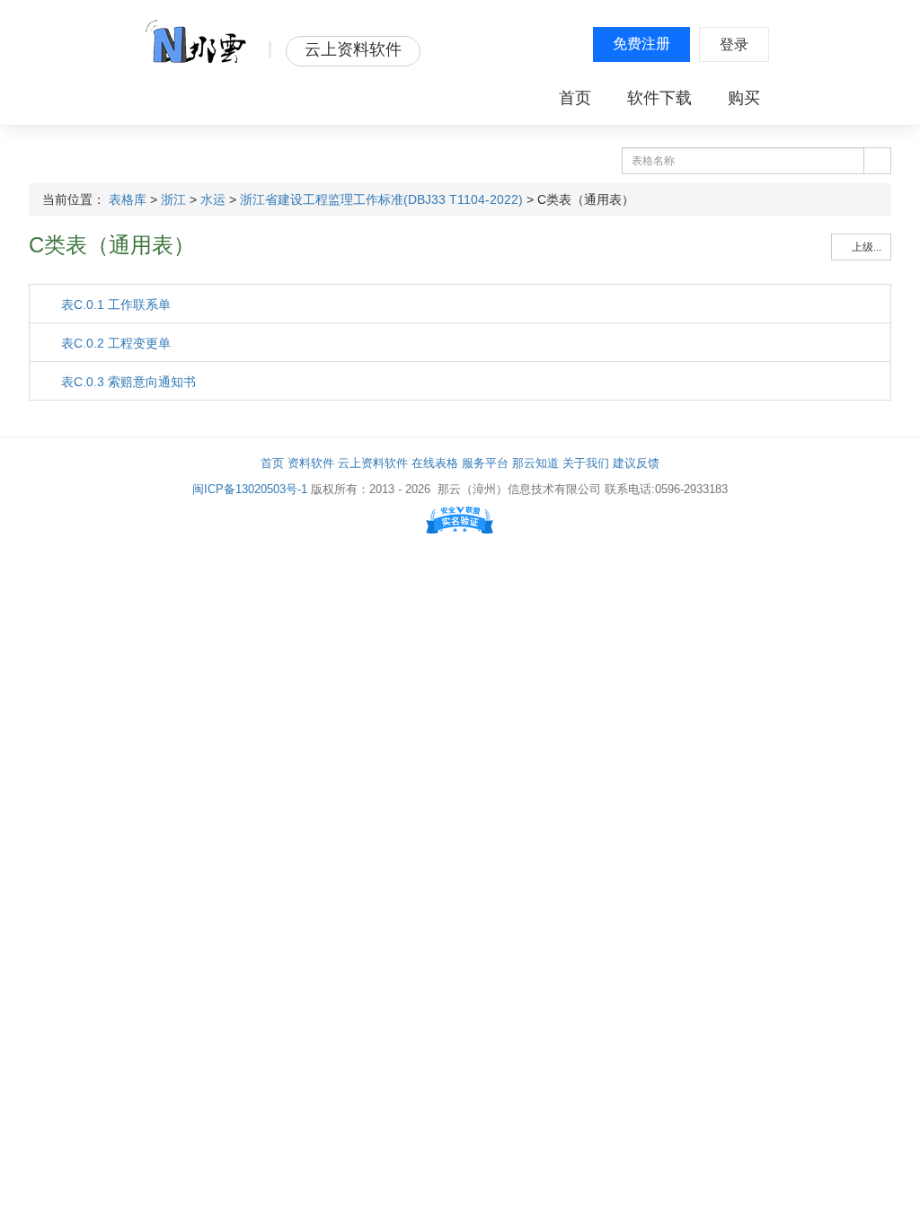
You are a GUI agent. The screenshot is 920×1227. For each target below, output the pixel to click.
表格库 (127, 199)
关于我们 (585, 463)
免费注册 (641, 43)
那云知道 (535, 463)
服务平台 (485, 463)
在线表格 (434, 463)
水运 (213, 199)
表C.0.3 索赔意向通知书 (127, 382)
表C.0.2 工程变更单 (114, 343)
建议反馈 (636, 463)
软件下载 (659, 98)
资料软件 (311, 463)
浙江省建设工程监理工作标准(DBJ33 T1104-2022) (381, 199)
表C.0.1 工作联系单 (114, 304)
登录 (734, 44)
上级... (865, 247)
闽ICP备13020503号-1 (249, 489)
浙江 (173, 199)
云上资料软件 (373, 463)
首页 (575, 98)
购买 (744, 98)
